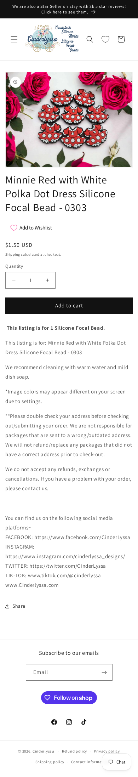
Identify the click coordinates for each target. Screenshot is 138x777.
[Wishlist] (105, 39)
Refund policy (74, 751)
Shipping (12, 254)
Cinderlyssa (43, 750)
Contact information (90, 761)
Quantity (14, 266)
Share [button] (18, 606)
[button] (14, 39)
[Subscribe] (104, 672)
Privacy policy (107, 751)
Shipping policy (50, 761)
